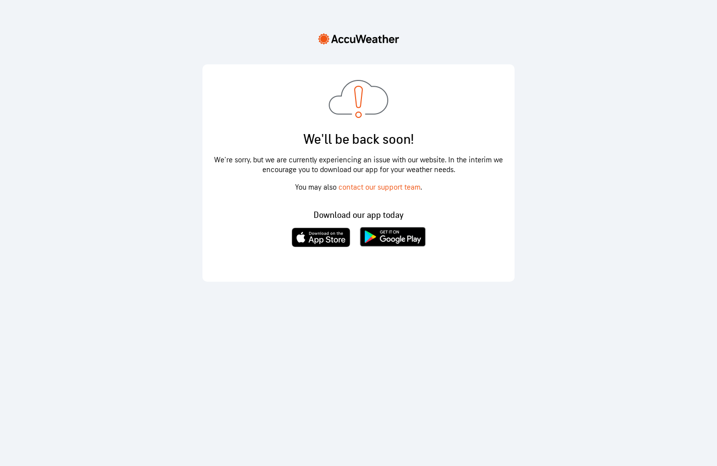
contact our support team (379, 187)
